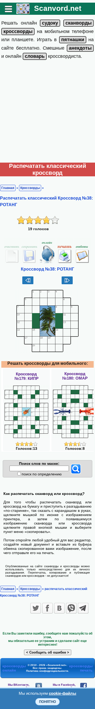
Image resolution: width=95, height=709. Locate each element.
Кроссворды (30, 188)
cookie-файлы (62, 693)
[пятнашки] (72, 39)
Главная (7, 188)
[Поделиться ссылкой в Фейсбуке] (47, 608)
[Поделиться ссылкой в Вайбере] (71, 608)
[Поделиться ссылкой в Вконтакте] (59, 608)
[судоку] (50, 23)
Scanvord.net (57, 8)
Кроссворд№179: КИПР (27, 376)
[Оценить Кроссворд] (26, 445)
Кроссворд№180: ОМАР (75, 375)
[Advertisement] (47, 112)
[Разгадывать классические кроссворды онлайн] (23, 12)
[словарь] (35, 56)
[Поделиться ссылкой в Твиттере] (35, 608)
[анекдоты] (80, 48)
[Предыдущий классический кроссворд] (27, 284)
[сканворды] (78, 23)
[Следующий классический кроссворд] (67, 284)
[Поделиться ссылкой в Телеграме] (83, 608)
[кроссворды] (18, 31)
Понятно (47, 702)
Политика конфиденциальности (47, 670)
